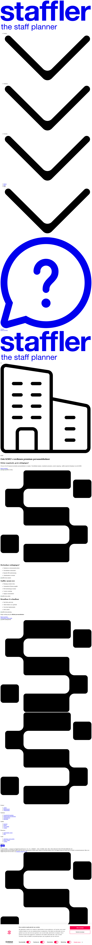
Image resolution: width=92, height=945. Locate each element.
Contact (5, 827)
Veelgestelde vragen (8, 832)
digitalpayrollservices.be (21, 851)
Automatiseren (6, 817)
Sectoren (5, 824)
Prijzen (5, 825)
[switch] (42, 942)
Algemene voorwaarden (8, 839)
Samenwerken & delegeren (9, 816)
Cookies (5, 841)
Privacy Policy (6, 840)
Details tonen (77, 942)
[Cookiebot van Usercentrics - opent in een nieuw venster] (9, 942)
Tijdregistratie (6, 810)
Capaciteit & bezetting (8, 815)
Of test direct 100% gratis (6, 618)
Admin (5, 807)
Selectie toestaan (80, 932)
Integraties (5, 819)
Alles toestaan (80, 927)
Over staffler (6, 826)
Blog (4, 834)
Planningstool (6, 809)
